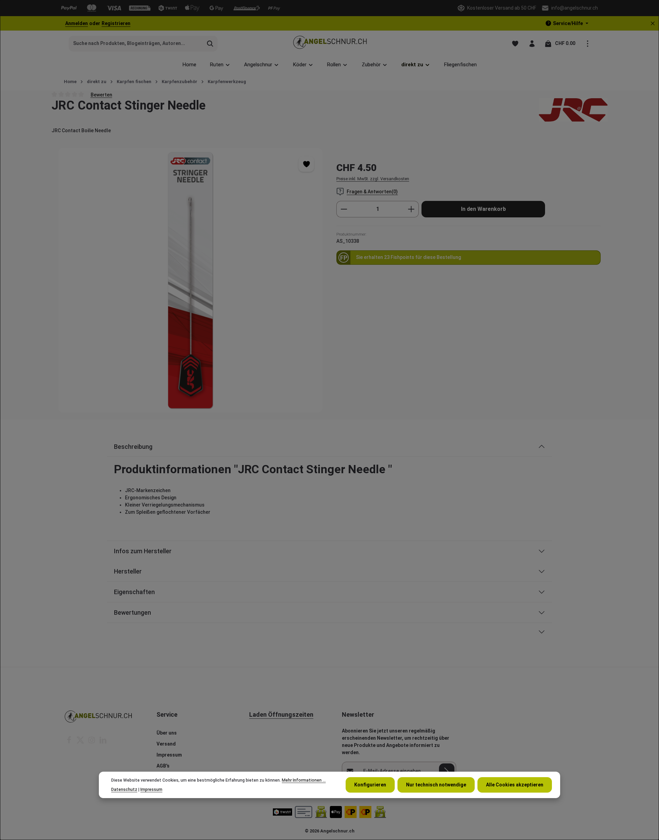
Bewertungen (132, 612)
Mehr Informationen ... (304, 780)
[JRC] (573, 110)
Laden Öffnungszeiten (281, 714)
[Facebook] (69, 742)
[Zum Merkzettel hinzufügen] (306, 164)
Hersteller (128, 571)
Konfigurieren (370, 784)
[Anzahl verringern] (343, 209)
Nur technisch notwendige (436, 784)
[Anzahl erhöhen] (411, 209)
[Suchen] (210, 44)
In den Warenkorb (483, 209)
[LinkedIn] (103, 742)
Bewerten (101, 94)
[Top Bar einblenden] (587, 43)
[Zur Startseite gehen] (329, 43)
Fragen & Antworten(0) (372, 191)
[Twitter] (81, 742)
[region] (190, 280)
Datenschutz (124, 789)
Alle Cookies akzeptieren (514, 784)
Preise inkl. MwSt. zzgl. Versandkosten (372, 179)
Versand (166, 744)
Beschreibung (133, 446)
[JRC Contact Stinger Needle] (190, 280)
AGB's (163, 766)
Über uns (167, 733)
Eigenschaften (134, 591)
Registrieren (116, 23)
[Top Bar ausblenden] (653, 24)
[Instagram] (92, 742)
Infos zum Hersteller (143, 551)
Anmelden (76, 23)
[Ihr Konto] (532, 43)
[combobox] (136, 44)
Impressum (169, 755)
